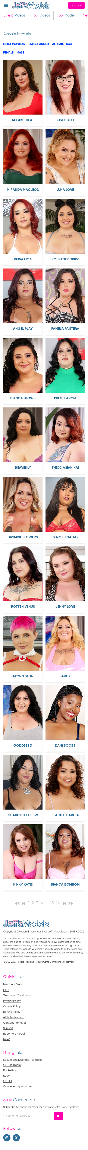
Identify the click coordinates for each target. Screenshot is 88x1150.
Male (20, 52)
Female (8, 52)
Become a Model (14, 1033)
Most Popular (14, 44)
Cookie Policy (12, 1006)
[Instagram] (6, 1137)
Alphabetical (62, 44)
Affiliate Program (13, 1017)
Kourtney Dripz (65, 259)
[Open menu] (6, 5)
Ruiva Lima (23, 259)
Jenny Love (65, 607)
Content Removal (14, 1023)
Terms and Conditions (17, 995)
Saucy (65, 676)
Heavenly (23, 468)
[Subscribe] (58, 1116)
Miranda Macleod (23, 190)
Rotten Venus (23, 607)
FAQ (6, 990)
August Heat (23, 120)
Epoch (7, 1075)
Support (8, 1028)
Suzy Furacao (65, 537)
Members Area (12, 984)
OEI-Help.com (12, 1065)
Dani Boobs (65, 745)
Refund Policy (11, 1012)
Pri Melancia (65, 398)
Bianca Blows (22, 398)
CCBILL (7, 1081)
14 (58, 903)
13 (52, 903)
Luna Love (65, 190)
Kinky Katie (22, 884)
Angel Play (23, 329)
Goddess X (22, 745)
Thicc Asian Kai (65, 468)
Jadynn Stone (23, 676)
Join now (76, 5)
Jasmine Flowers (23, 537)
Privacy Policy (12, 1001)
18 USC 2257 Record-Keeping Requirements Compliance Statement (38, 962)
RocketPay (10, 1070)
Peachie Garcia (65, 815)
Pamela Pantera (65, 329)
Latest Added (38, 44)
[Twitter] (16, 1137)
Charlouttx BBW (23, 815)
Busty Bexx (65, 120)
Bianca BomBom (65, 884)
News (6, 1039)
